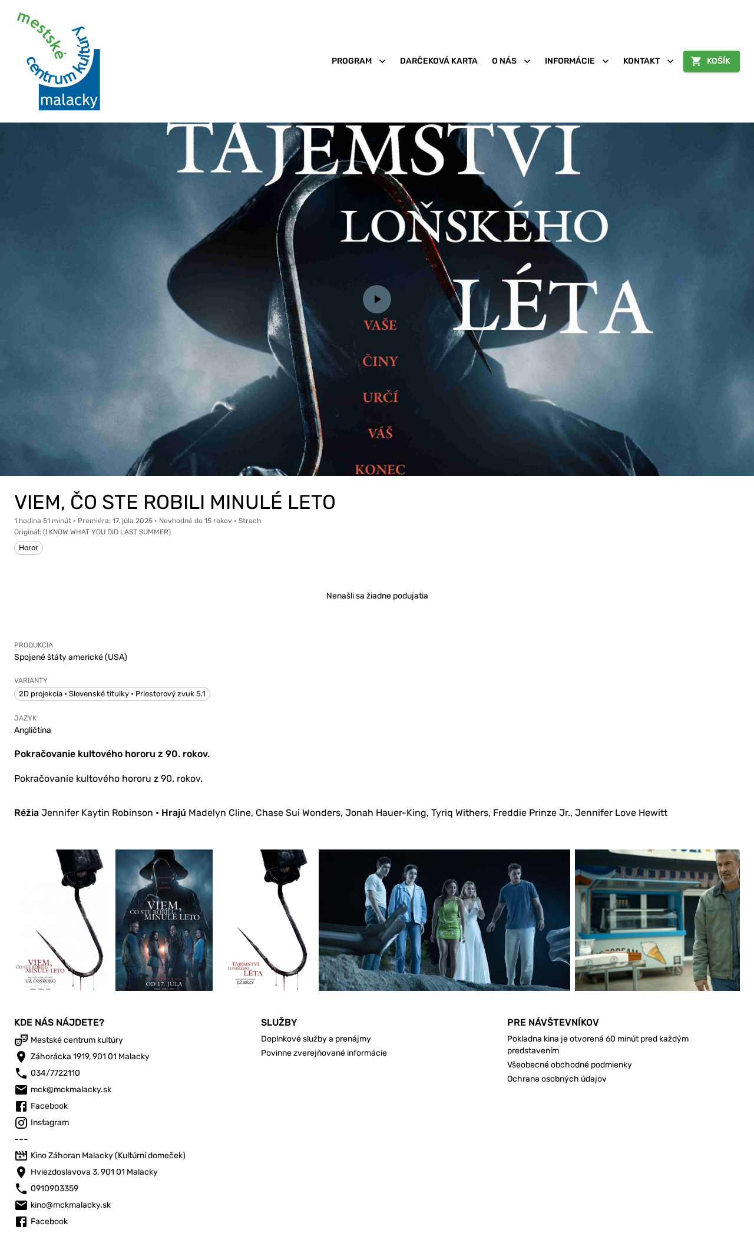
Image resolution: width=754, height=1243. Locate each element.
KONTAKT (641, 61)
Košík (718, 61)
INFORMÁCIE (570, 61)
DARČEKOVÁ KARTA (439, 61)
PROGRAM (352, 61)
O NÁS (504, 61)
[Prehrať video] (377, 299)
